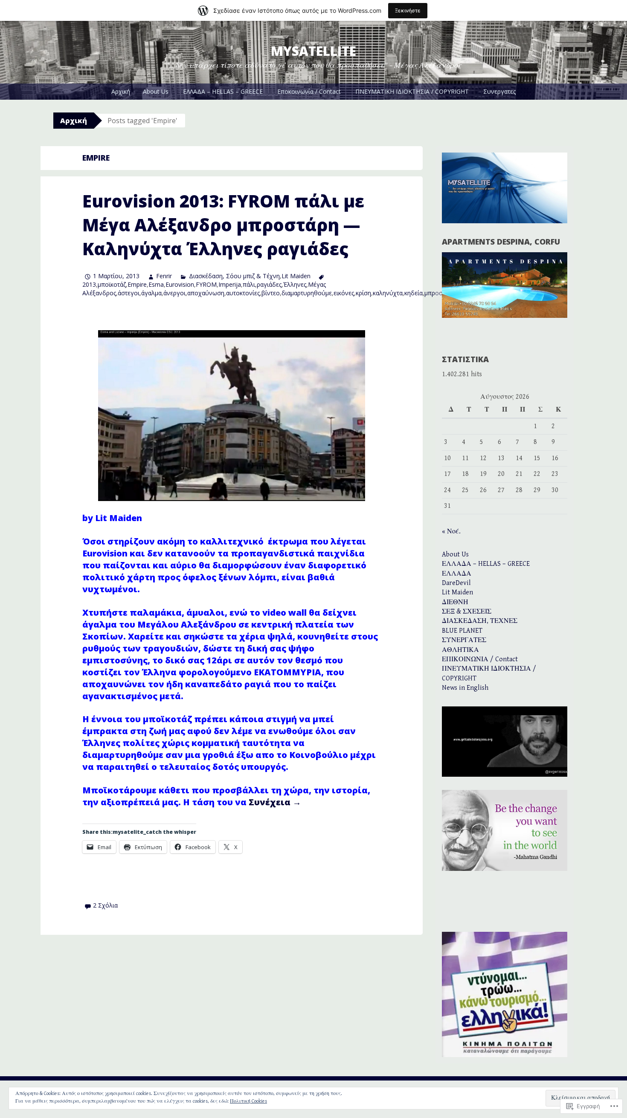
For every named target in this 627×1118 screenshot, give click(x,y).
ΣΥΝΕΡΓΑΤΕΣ (464, 640)
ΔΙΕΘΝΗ (455, 602)
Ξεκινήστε (408, 10)
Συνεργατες (499, 91)
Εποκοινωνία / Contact (309, 91)
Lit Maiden (296, 276)
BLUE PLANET (462, 631)
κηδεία (413, 293)
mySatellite (313, 51)
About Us (155, 91)
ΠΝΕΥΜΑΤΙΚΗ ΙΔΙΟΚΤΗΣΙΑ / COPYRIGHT (412, 91)
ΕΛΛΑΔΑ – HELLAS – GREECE (223, 91)
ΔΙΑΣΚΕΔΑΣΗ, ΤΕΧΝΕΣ (479, 621)
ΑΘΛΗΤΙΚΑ (460, 650)
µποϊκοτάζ (112, 284)
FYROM (206, 284)
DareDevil (456, 583)
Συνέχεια (275, 802)
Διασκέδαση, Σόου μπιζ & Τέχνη (234, 276)
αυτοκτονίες (243, 293)
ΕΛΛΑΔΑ (456, 574)
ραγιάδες (269, 284)
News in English (465, 688)
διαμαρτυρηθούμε (307, 293)
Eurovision (179, 284)
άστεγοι (128, 293)
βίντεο (270, 293)
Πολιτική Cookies (248, 1101)
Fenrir (164, 276)
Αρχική (120, 91)
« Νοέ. (451, 531)
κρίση (363, 293)
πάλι (249, 284)
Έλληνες (294, 284)
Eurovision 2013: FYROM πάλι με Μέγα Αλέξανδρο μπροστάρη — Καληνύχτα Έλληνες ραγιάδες (223, 224)
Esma (156, 284)
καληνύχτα (388, 293)
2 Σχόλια (105, 905)
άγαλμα (151, 293)
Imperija (229, 284)
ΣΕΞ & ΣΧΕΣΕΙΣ (466, 612)
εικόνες (344, 293)
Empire (137, 284)
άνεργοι (174, 293)
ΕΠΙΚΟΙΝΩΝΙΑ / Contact (480, 659)
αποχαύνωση (205, 293)
